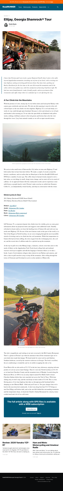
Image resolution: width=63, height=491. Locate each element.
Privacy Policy (49, 479)
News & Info (42, 7)
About (36, 477)
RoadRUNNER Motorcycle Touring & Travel (12, 477)
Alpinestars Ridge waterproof (17, 213)
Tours (20, 7)
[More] (48, 7)
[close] (61, 2)
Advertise (48, 477)
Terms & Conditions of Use (44, 481)
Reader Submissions (40, 479)
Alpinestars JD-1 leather (16, 208)
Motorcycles (27, 7)
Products (35, 7)
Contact (32, 477)
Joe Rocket (11, 210)
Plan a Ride (54, 477)
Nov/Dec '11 (7, 15)
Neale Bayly (12, 24)
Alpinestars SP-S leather (16, 215)
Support (42, 477)
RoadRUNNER (9, 7)
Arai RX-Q (13, 206)
